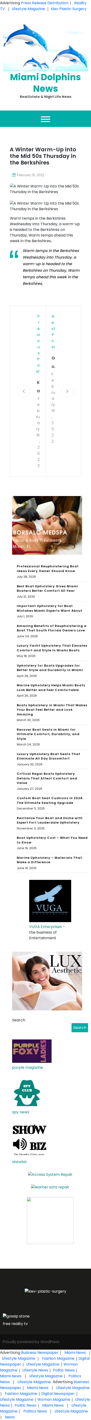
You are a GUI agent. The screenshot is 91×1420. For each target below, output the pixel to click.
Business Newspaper (40, 1352)
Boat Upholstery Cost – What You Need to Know (52, 840)
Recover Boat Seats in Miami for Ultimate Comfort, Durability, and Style (48, 734)
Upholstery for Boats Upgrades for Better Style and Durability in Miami (50, 667)
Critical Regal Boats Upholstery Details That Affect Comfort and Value (47, 778)
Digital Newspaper (58, 1393)
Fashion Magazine (58, 1358)
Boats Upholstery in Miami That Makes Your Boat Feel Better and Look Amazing (52, 710)
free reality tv (15, 1323)
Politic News (63, 1370)
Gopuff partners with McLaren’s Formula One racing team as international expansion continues (53, 363)
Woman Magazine (53, 1399)
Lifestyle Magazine (28, 8)
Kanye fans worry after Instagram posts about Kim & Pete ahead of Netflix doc (38, 387)
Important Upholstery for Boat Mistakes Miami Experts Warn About (49, 608)
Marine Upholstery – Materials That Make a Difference (49, 860)
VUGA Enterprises (45, 926)
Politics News (35, 1411)
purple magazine (27, 1067)
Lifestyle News (34, 1370)
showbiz (19, 1161)
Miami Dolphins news (45, 83)
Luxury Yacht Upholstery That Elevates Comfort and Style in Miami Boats (52, 648)
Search (18, 1020)
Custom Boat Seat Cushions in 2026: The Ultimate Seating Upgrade (50, 800)
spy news (20, 1112)
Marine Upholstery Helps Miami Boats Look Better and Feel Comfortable (51, 687)
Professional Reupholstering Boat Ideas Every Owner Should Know (48, 568)
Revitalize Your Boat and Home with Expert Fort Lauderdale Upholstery (50, 820)
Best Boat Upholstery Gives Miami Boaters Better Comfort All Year (47, 588)
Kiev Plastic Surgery (69, 8)
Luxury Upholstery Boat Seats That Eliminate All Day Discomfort (48, 756)
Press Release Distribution (45, 3)
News (9, 1417)
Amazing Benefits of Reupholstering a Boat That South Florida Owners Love (52, 628)
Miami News (75, 1352)
